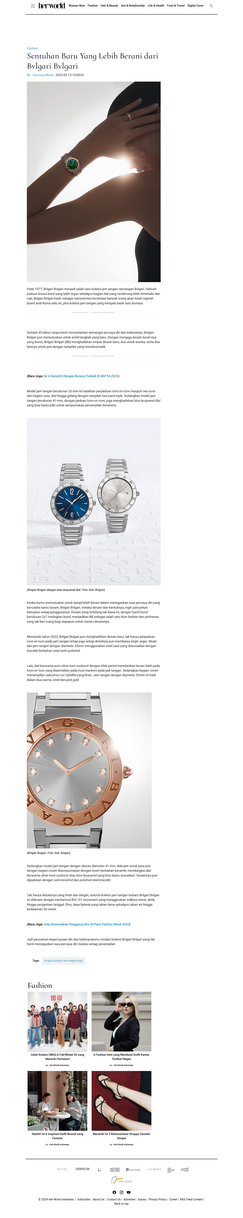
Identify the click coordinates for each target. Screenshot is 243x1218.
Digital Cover (195, 5)
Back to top (121, 1203)
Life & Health (156, 5)
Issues (142, 1199)
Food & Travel (176, 5)
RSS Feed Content (191, 1199)
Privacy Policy (157, 1199)
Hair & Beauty (109, 5)
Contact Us (114, 1199)
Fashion (93, 5)
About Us (98, 1199)
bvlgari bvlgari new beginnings (63, 960)
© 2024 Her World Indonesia (56, 1199)
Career (173, 1199)
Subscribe (83, 1199)
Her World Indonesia (59, 1065)
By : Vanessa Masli (40, 75)
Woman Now (77, 5)
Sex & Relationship (133, 5)
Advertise (129, 1199)
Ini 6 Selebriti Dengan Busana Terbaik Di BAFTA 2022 (81, 376)
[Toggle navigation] (33, 5)
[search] (211, 5)
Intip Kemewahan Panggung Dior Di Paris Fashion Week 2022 (86, 924)
